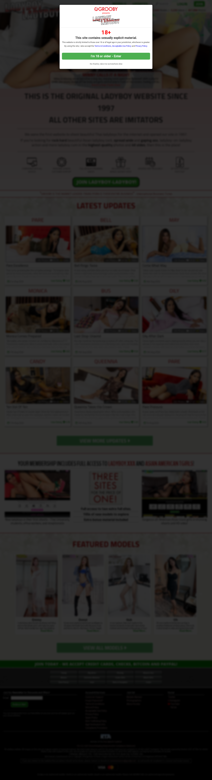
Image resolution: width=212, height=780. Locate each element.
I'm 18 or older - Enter (106, 56)
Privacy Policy (141, 46)
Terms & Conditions (103, 46)
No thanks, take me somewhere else (106, 64)
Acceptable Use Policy (121, 46)
